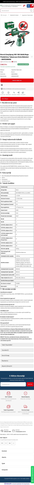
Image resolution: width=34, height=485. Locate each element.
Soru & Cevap (5, 355)
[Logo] (11, 6)
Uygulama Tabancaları (16, 69)
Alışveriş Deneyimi (7, 366)
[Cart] (32, 6)
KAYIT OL (30, 384)
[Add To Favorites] (32, 57)
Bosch (13, 71)
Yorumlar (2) (5, 350)
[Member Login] (28, 6)
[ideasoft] (7, 484)
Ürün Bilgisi (5, 99)
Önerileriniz (5, 360)
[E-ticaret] (17, 483)
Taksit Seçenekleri (7, 345)
